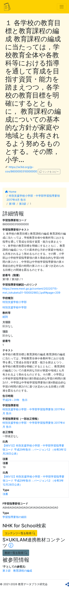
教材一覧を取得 (14, 552)
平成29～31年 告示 (15, 400)
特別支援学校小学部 (15, 302)
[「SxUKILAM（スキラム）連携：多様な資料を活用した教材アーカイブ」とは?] (11, 545)
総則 (5, 316)
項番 (5, 494)
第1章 (12, 203)
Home (12, 191)
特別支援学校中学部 (15, 307)
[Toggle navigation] (61, 6)
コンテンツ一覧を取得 (18, 533)
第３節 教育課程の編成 (17, 570)
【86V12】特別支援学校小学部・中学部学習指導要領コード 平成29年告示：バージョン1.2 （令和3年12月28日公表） (34, 449)
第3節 (22, 203)
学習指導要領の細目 (15, 517)
